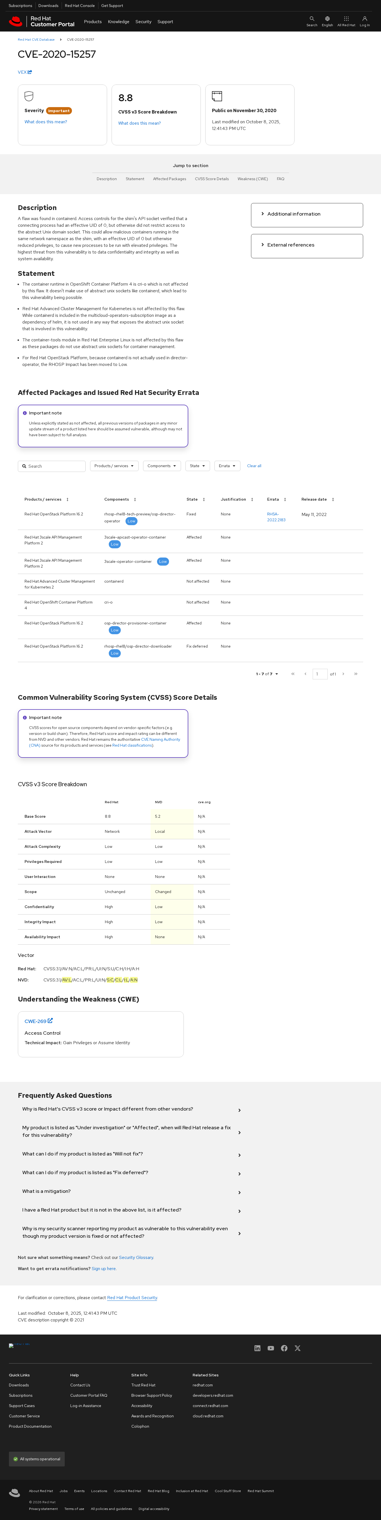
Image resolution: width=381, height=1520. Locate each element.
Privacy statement (43, 1509)
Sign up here (104, 1269)
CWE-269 (36, 1021)
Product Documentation (30, 1426)
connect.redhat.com (210, 1405)
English (327, 25)
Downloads (48, 5)
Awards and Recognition (152, 1415)
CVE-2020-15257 (80, 39)
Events (79, 1491)
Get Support (112, 5)
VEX (23, 72)
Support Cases (22, 1405)
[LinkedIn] (257, 1350)
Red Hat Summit (261, 1491)
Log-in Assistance (85, 1405)
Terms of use (74, 1509)
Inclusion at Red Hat (192, 1491)
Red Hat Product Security (132, 1298)
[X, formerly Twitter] (297, 1350)
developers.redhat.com (213, 1395)
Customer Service (24, 1415)
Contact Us (80, 1385)
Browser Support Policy (151, 1395)
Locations (99, 1491)
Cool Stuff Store (228, 1491)
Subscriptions (20, 5)
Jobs (63, 1491)
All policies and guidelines (111, 1509)
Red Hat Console (80, 5)
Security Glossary (136, 1257)
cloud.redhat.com (208, 1415)
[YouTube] (270, 1350)
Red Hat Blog (158, 1491)
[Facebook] (284, 1350)
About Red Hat (41, 1491)
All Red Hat (346, 25)
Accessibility (141, 1405)
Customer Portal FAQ (88, 1395)
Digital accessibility (154, 1509)
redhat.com (203, 1385)
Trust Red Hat (143, 1385)
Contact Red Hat (127, 1491)
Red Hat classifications (132, 745)
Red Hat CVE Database (36, 39)
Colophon (140, 1426)
